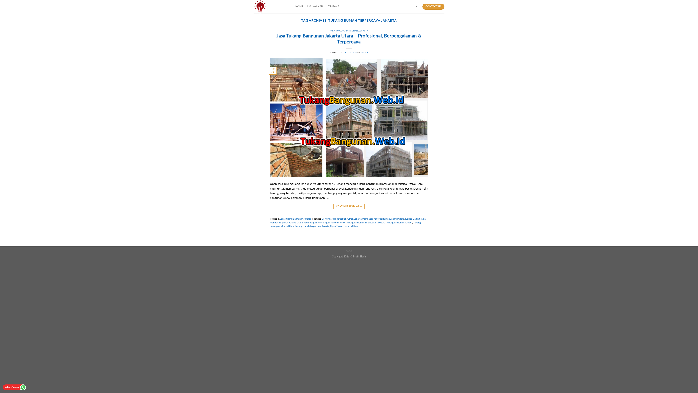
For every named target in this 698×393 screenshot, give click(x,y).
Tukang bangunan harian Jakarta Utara (365, 223)
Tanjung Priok (338, 223)
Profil (364, 53)
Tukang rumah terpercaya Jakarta (312, 226)
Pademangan (310, 223)
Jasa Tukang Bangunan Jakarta (349, 31)
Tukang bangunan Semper (399, 223)
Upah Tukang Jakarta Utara (344, 226)
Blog (349, 251)
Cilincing (326, 219)
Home (299, 6)
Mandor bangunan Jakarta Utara (286, 223)
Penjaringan (324, 223)
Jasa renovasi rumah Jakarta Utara (386, 219)
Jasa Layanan (314, 6)
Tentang (333, 6)
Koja (423, 219)
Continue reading (349, 206)
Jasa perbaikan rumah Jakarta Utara (350, 219)
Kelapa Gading (412, 219)
